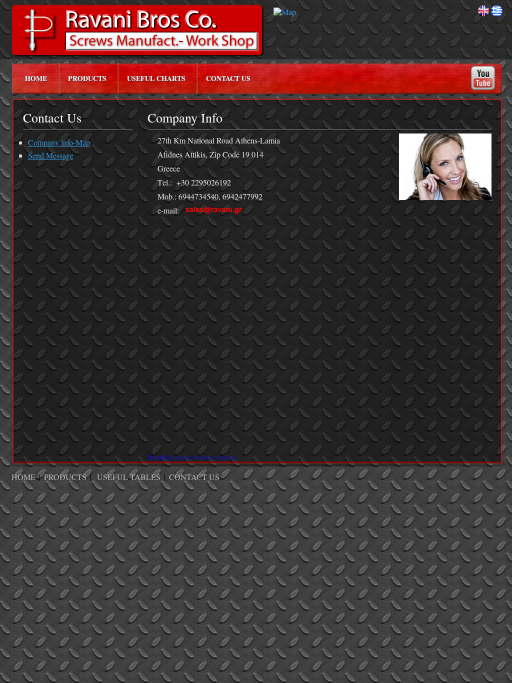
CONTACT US (228, 78)
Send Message (51, 155)
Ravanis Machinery (138, 30)
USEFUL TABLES (128, 477)
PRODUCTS (87, 78)
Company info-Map (59, 142)
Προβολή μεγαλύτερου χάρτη (192, 457)
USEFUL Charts (156, 78)
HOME (36, 78)
